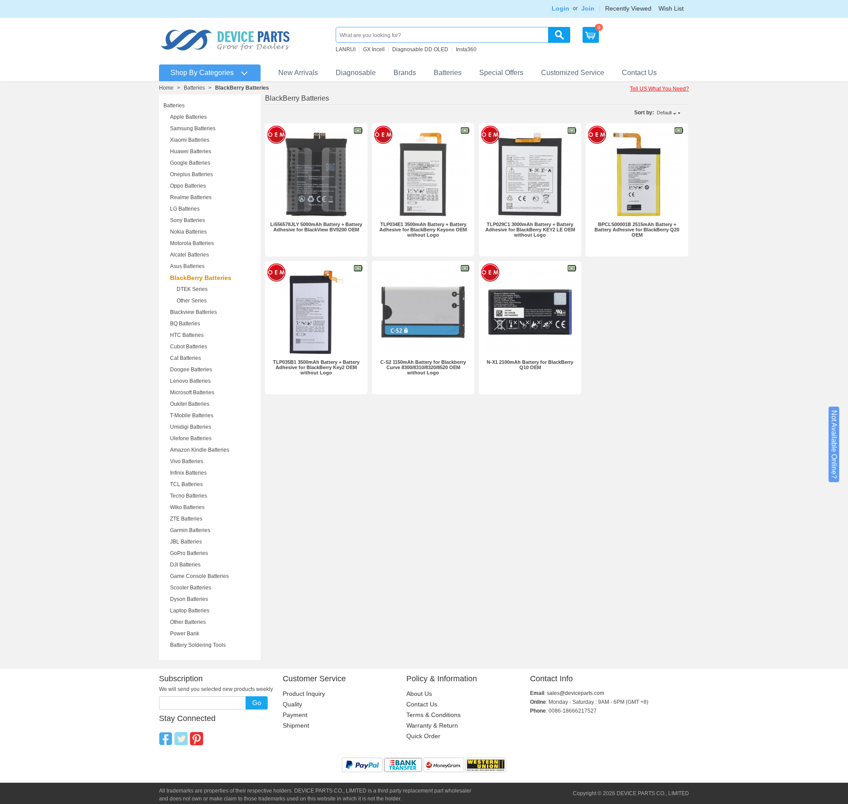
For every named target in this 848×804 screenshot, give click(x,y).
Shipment (296, 725)
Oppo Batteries (188, 186)
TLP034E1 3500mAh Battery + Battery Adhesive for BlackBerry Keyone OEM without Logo (423, 230)
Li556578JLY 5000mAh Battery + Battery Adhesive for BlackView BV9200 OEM (316, 227)
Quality (292, 704)
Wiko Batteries (187, 507)
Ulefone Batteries (191, 438)
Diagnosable (356, 72)
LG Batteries (185, 209)
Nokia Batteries (188, 232)
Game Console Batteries (199, 576)
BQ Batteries (185, 324)
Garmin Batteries (190, 530)
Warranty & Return (432, 725)
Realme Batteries (191, 197)
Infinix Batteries (188, 473)
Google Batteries (190, 163)
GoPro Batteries (189, 553)
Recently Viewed (628, 8)
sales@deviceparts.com (575, 693)
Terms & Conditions (433, 714)
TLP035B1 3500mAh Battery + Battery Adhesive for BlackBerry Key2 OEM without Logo (316, 367)
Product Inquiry (304, 693)
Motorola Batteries (192, 243)
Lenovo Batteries (190, 381)
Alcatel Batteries (189, 255)
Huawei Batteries (190, 151)
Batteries (448, 72)
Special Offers (501, 72)
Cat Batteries (185, 358)
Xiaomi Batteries (189, 140)
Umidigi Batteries (190, 427)
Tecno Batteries (188, 496)
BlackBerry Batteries (200, 277)
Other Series (192, 301)
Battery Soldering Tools (198, 645)
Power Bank (184, 633)
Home (166, 88)
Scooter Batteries (190, 588)
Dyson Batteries (189, 599)
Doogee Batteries (191, 369)
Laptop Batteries (189, 611)
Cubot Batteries (188, 346)
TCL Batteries (186, 484)
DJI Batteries (185, 565)
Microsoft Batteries (192, 392)
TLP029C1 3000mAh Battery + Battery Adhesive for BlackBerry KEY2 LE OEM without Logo (530, 230)
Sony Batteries (187, 220)
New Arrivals (298, 72)
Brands (405, 72)
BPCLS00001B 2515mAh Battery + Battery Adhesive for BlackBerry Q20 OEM (636, 230)
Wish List (671, 8)
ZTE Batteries (186, 519)
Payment (295, 714)
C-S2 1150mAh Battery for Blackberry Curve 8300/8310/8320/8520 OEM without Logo (423, 367)
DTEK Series (192, 289)
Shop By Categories (202, 72)
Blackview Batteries (193, 312)
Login (560, 8)
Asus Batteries (187, 266)
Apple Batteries (188, 117)
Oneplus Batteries (191, 174)
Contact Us (639, 72)
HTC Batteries (187, 335)
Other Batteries (188, 622)
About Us (419, 693)
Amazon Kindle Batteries (199, 450)
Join (587, 8)
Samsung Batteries (193, 128)
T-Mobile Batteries (191, 415)
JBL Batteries (186, 542)
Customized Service (572, 72)
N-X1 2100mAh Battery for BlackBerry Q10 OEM (530, 364)
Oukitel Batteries (189, 404)
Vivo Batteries (186, 461)
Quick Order (423, 736)
